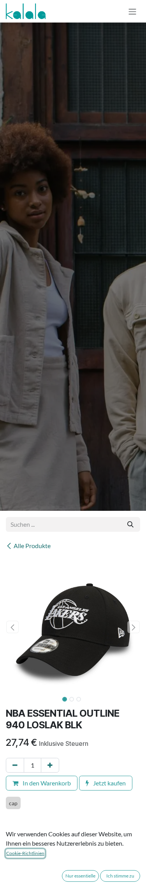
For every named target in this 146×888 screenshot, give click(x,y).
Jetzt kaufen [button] (109, 783)
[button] (12, 627)
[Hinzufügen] (50, 765)
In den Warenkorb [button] (46, 783)
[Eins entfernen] (15, 765)
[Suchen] (130, 524)
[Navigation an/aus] (132, 11)
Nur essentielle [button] (80, 876)
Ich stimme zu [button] (120, 876)
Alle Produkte (32, 545)
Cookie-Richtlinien (25, 853)
